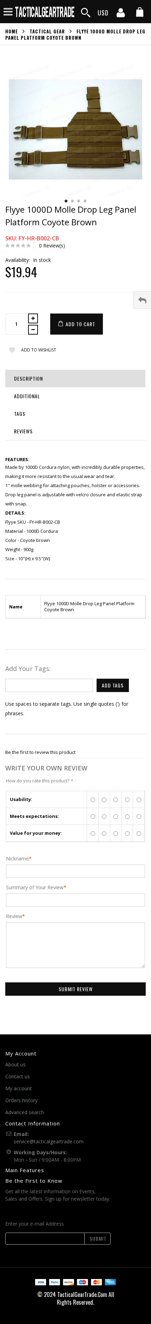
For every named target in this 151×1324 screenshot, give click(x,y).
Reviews (23, 431)
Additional (27, 396)
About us (15, 1064)
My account (18, 1088)
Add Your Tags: (28, 668)
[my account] (121, 15)
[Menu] (8, 11)
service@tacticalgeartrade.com (49, 1141)
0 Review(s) (52, 245)
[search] (85, 13)
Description (28, 378)
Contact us (17, 1076)
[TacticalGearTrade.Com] (45, 11)
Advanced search (24, 1112)
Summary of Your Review (35, 887)
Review (14, 916)
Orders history (21, 1100)
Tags (19, 413)
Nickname (17, 858)
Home (11, 31)
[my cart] (140, 13)
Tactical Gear (47, 31)
